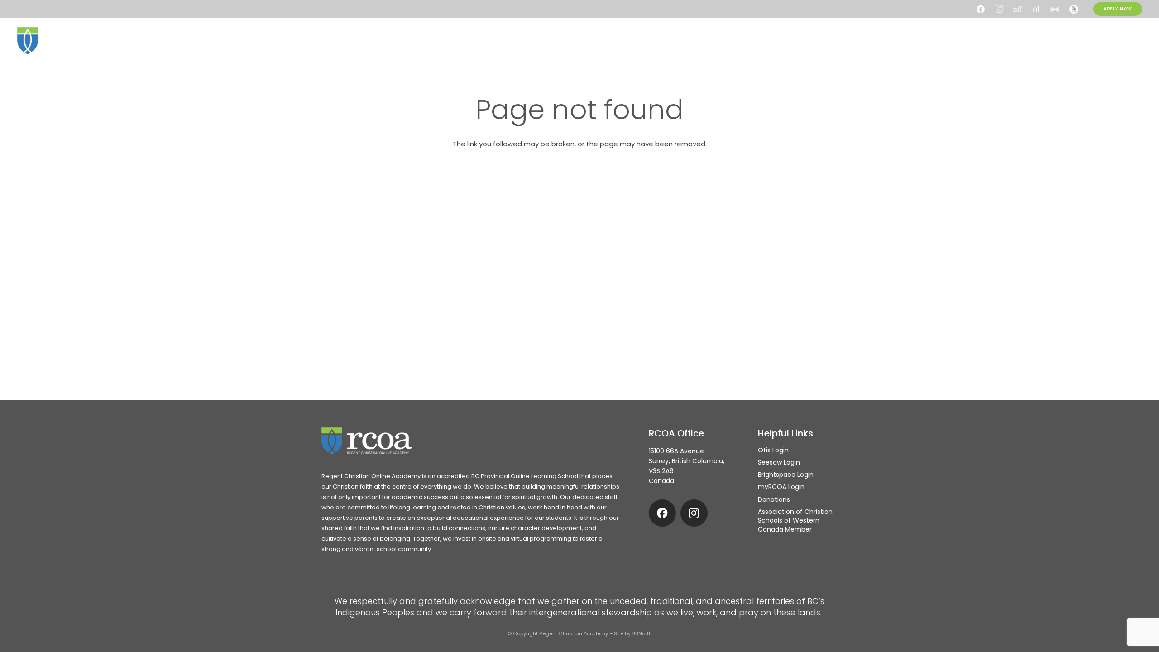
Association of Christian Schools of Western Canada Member (795, 520)
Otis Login (773, 450)
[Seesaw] (1055, 9)
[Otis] (1036, 9)
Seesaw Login (779, 462)
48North (642, 633)
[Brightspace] (1073, 9)
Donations (774, 499)
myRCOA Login (781, 486)
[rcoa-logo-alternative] (62, 40)
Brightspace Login (786, 474)
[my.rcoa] (1018, 9)
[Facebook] (980, 9)
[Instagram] (999, 9)
